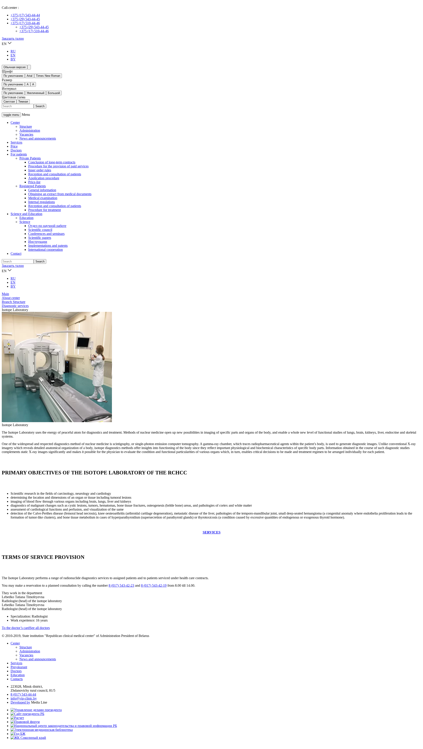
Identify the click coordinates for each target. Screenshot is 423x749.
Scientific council (40, 230)
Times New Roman (48, 75)
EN (13, 55)
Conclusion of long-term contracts (51, 162)
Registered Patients (32, 186)
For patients (19, 154)
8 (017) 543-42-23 (121, 585)
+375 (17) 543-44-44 (25, 15)
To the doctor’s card (16, 628)
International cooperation (45, 249)
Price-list (34, 182)
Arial (29, 75)
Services (16, 142)
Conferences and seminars (46, 234)
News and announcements (37, 138)
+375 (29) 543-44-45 (25, 19)
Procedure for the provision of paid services (58, 166)
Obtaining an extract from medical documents (59, 194)
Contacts (17, 679)
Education (26, 218)
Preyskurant (19, 667)
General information (42, 190)
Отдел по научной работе (47, 226)
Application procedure (43, 178)
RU (13, 51)
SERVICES (212, 532)
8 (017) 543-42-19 (154, 585)
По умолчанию (13, 75)
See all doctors (40, 628)
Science (24, 222)
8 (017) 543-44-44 (23, 694)
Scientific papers (39, 238)
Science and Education (26, 214)
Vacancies (26, 134)
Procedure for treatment (44, 210)
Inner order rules (39, 170)
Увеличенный (35, 93)
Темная (23, 101)
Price (14, 146)
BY (13, 59)
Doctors (16, 150)
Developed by (20, 702)
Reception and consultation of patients (54, 174)
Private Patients (30, 158)
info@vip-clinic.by (24, 698)
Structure (25, 126)
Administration (29, 130)
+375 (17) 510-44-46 (25, 23)
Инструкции (37, 241)
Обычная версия (15, 67)
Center (15, 122)
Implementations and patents (48, 245)
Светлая (9, 101)
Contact (16, 253)
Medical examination (42, 198)
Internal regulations (41, 202)
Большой (54, 93)
